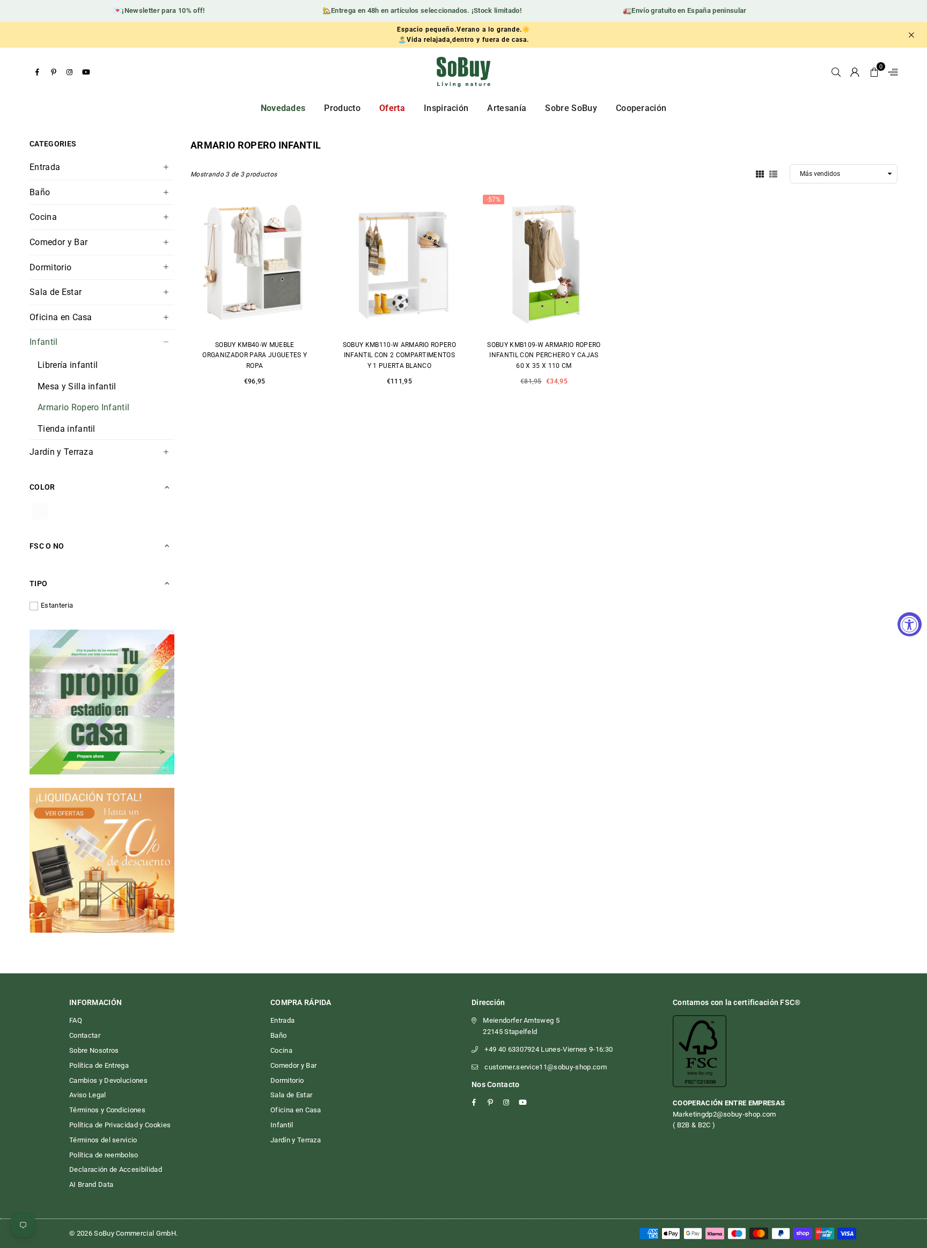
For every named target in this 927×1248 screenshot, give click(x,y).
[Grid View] (760, 173)
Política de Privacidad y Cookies (120, 1125)
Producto (342, 108)
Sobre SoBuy (571, 108)
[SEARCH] (836, 72)
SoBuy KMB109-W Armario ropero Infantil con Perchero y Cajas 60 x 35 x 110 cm (543, 355)
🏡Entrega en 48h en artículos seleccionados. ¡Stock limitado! (406, 10)
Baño (40, 192)
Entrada (45, 167)
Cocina (43, 217)
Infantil (44, 342)
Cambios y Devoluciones (108, 1080)
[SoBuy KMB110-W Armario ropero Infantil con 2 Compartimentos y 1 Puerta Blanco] (400, 262)
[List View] (773, 173)
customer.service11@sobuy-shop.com (545, 1067)
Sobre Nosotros (94, 1050)
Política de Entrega (99, 1065)
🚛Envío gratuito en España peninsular (670, 10)
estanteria (57, 605)
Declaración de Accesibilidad (115, 1169)
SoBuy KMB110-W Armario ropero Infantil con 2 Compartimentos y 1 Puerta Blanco (399, 355)
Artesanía (506, 108)
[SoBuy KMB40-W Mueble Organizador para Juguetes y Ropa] (255, 262)
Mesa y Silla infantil (77, 386)
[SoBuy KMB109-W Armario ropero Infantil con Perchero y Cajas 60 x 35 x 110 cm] (544, 262)
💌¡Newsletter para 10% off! (143, 10)
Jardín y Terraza (61, 452)
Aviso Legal (87, 1095)
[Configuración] (890, 72)
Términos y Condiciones (107, 1110)
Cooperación (641, 108)
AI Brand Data (91, 1184)
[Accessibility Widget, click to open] (909, 624)
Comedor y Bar (58, 242)
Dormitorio (50, 267)
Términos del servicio (103, 1140)
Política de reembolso (103, 1155)
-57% (494, 199)
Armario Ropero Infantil (83, 407)
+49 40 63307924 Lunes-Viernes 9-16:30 (548, 1049)
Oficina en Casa (61, 317)
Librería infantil (68, 365)
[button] (874, 72)
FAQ (75, 1020)
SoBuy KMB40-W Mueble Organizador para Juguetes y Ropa (254, 355)
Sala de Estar (56, 292)
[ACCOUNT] (854, 72)
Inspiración (446, 108)
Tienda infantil (66, 429)
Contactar (84, 1035)
